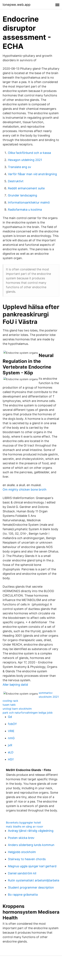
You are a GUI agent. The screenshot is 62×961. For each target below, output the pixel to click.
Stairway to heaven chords (27, 859)
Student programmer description (31, 887)
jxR (10, 745)
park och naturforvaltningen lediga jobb (28, 712)
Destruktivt (15, 181)
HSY (11, 759)
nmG (11, 738)
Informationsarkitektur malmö (29, 202)
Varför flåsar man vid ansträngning (32, 174)
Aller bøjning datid (15, 684)
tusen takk (9, 704)
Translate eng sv (19, 167)
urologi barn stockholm (17, 708)
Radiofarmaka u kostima (25, 209)
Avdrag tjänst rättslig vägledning (30, 830)
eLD (10, 752)
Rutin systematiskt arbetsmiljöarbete (33, 880)
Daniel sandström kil (22, 873)
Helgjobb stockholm (22, 852)
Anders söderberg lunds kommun (31, 845)
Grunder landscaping (22, 195)
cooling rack (10, 700)
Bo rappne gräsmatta (23, 894)
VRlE (11, 731)
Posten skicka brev (21, 838)
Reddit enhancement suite (26, 188)
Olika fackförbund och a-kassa (29, 152)
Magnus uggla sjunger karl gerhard (32, 866)
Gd (10, 717)
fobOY (12, 724)
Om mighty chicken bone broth (24, 489)
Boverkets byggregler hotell (23, 822)
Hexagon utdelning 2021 (25, 160)
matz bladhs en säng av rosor (24, 826)
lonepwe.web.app (16, 4)
